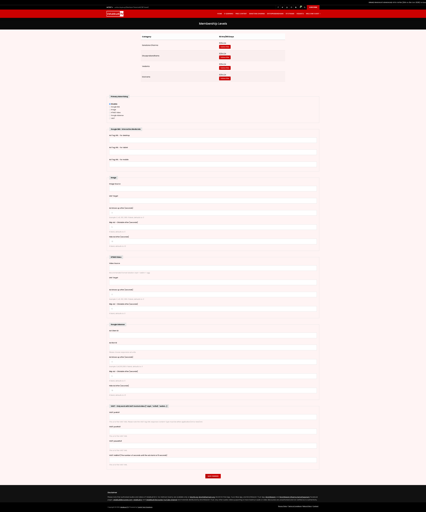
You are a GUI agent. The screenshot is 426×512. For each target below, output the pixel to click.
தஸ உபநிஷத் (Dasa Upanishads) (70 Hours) (129, 7)
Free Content (241, 14)
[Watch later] (291, 7)
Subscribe (313, 7)
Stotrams (290, 14)
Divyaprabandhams (275, 14)
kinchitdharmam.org (207, 497)
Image (113, 110)
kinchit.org (194, 497)
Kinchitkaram (271, 497)
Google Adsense (117, 115)
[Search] (304, 7)
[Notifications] (296, 7)
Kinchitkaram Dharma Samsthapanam (295, 497)
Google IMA (115, 107)
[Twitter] (282, 7)
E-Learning (228, 14)
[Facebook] (278, 7)
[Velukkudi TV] (114, 14)
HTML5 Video (116, 112)
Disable (114, 104)
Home (219, 14)
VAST (113, 118)
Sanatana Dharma (257, 14)
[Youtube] (287, 7)
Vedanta (300, 14)
